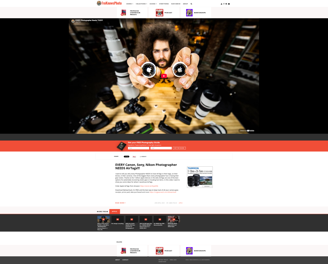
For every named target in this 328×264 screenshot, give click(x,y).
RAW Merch (175, 4)
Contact (125, 260)
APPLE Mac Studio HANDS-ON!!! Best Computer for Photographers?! (130, 226)
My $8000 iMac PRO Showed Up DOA (159, 224)
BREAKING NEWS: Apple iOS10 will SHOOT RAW (172, 225)
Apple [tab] (114, 211)
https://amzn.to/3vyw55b (149, 186)
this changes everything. (117, 223)
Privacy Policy (163, 260)
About (185, 4)
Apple (181, 203)
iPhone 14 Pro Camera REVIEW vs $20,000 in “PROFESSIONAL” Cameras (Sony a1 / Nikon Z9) (103, 226)
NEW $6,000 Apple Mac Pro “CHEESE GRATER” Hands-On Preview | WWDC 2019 (146, 226)
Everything (164, 4)
